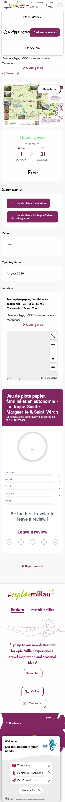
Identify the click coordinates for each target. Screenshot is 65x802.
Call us (35, 691)
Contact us (35, 703)
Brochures (17, 609)
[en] (59, 4)
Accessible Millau (42, 609)
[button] (5, 32)
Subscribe (32, 673)
